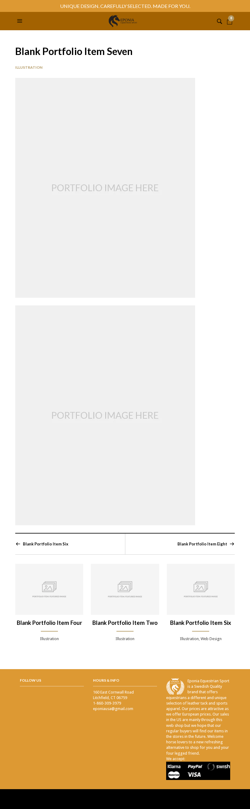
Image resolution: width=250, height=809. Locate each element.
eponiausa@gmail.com (113, 708)
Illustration (28, 67)
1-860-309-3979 (107, 703)
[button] (20, 21)
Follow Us (30, 680)
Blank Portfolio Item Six (45, 543)
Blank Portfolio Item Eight (202, 543)
